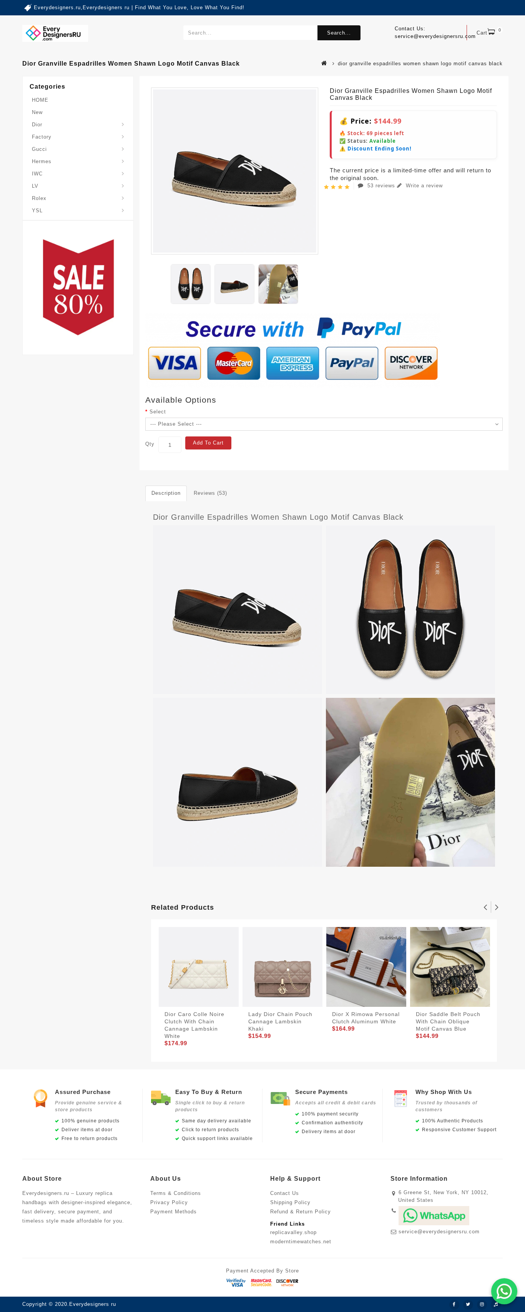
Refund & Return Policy (300, 1212)
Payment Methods (173, 1212)
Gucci (39, 149)
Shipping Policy (290, 1202)
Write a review (423, 185)
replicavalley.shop (293, 1232)
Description (166, 493)
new (37, 112)
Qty (150, 444)
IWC (37, 174)
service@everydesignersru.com (439, 1231)
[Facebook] (454, 1305)
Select (158, 412)
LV (35, 186)
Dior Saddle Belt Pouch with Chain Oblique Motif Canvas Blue (448, 1021)
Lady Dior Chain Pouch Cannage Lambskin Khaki (280, 1021)
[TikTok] (496, 1305)
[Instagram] (482, 1305)
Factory (42, 137)
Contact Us (284, 1193)
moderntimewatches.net (300, 1241)
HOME (40, 100)
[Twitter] (468, 1305)
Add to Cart (208, 443)
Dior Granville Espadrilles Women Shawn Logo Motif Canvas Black (278, 517)
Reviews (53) (210, 493)
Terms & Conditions (175, 1193)
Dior (37, 124)
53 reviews (381, 185)
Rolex (39, 198)
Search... (339, 33)
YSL (37, 210)
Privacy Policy (169, 1202)
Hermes (42, 161)
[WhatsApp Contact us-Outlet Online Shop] (504, 1291)
